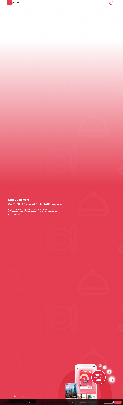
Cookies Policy (83, 402)
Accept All (117, 402)
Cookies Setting (109, 402)
